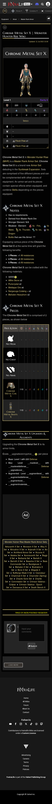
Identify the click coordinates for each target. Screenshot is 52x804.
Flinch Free (20, 140)
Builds (11, 237)
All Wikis (26, 702)
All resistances (27, 255)
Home (26, 698)
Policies (26, 769)
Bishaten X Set (22, 566)
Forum (26, 705)
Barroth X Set (16, 561)
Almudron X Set (17, 549)
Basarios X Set (32, 561)
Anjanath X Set (34, 549)
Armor (15, 19)
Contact (26, 712)
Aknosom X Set (30, 546)
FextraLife (10, 777)
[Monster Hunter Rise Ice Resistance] (35, 110)
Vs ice (38, 229)
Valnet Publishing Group (35, 777)
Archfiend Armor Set (23, 552)
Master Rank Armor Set (26, 161)
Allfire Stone (13, 280)
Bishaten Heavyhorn (17, 294)
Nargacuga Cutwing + (18, 291)
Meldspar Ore (14, 287)
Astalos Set (15, 555)
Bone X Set (23, 569)
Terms (26, 762)
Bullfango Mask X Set (22, 572)
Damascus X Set (20, 587)
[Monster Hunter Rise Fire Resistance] (7, 110)
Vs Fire (36, 225)
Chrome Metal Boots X (10, 414)
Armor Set (36, 165)
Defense (33, 459)
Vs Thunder (24, 229)
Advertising (26, 755)
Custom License (29, 733)
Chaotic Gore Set (24, 578)
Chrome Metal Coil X (11, 393)
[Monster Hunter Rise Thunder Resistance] (26, 110)
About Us (26, 709)
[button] (28, 4)
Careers (26, 759)
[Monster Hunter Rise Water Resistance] (16, 110)
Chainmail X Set (18, 575)
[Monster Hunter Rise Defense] (7, 105)
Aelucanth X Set (12, 546)
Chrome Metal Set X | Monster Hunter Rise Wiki (25, 34)
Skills (25, 120)
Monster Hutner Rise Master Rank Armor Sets (26, 541)
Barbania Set (24, 558)
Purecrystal (13, 283)
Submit (32, 646)
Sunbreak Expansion (29, 169)
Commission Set (18, 581)
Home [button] (18, 11)
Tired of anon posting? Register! (31, 612)
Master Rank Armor (27, 19)
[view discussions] (49, 18)
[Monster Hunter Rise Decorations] (26, 105)
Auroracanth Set (31, 555)
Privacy (26, 766)
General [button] (32, 11)
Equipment (5, 19)
